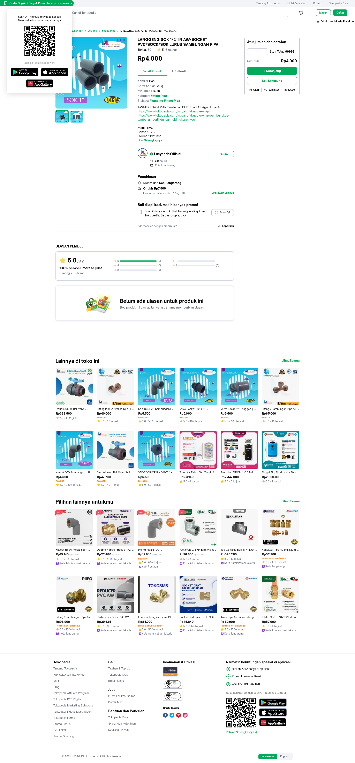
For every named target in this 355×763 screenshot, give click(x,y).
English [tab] (284, 756)
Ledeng (92, 30)
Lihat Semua (291, 360)
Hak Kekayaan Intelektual (69, 674)
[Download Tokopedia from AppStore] (273, 712)
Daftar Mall (115, 702)
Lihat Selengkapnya (150, 140)
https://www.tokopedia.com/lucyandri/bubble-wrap (173, 111)
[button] (335, 22)
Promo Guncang (63, 736)
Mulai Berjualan (296, 3)
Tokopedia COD (118, 674)
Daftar (340, 12)
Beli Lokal (59, 730)
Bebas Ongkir (117, 680)
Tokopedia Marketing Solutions (73, 705)
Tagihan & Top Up (119, 668)
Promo (317, 3)
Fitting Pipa (108, 30)
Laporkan (228, 226)
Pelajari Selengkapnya (240, 732)
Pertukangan (75, 30)
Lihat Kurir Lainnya (223, 192)
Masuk (323, 12)
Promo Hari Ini (62, 724)
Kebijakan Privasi (118, 729)
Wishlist (274, 89)
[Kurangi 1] (250, 51)
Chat (256, 89)
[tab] (152, 71)
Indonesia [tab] (268, 756)
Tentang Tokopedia (268, 3)
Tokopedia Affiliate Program (71, 693)
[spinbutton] (257, 52)
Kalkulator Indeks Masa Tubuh (72, 711)
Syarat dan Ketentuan (122, 723)
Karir (56, 680)
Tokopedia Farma (64, 717)
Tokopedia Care (338, 3)
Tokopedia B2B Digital (67, 699)
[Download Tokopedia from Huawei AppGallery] (273, 722)
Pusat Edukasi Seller (121, 696)
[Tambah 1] (264, 51)
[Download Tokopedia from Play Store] (273, 702)
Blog (56, 687)
